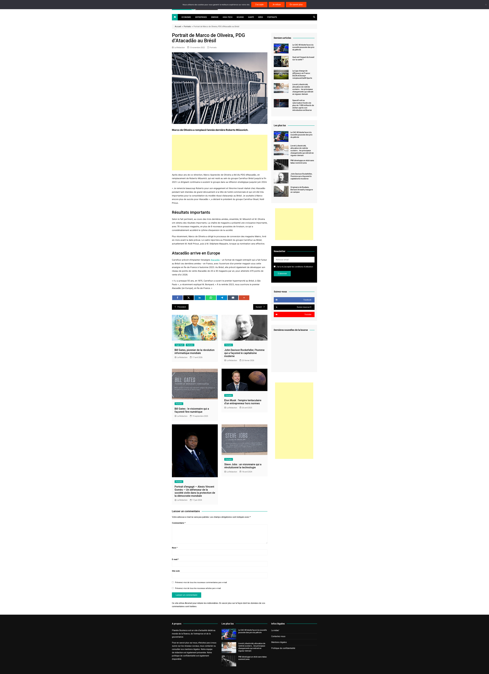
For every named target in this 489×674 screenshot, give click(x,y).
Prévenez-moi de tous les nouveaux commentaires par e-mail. (201, 582)
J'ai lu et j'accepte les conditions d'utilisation (294, 267)
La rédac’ (275, 630)
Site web (176, 571)
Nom (175, 548)
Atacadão (215, 260)
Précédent (182, 307)
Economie (186, 17)
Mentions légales (279, 642)
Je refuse (277, 4)
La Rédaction (179, 47)
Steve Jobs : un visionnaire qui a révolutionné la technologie (242, 466)
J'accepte (259, 4)
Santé (251, 17)
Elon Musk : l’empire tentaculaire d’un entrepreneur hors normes (242, 402)
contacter (209, 646)
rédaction (179, 652)
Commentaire (179, 523)
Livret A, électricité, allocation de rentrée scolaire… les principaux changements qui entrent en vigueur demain (302, 89)
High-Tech (227, 17)
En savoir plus (296, 4)
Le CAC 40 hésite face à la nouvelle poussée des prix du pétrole (303, 47)
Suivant (259, 307)
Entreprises (201, 17)
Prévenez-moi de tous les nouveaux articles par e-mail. (198, 588)
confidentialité (189, 656)
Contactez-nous (278, 636)
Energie (214, 17)
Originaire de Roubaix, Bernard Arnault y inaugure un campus (301, 189)
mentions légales (192, 649)
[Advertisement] (219, 152)
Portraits (272, 17)
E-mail (175, 559)
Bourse (240, 17)
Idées (260, 17)
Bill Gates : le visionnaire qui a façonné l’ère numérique (192, 410)
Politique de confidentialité (283, 648)
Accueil (178, 26)
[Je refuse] (486, 4)
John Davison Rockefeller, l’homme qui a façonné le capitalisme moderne (244, 353)
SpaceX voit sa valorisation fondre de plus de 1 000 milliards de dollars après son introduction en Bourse (303, 105)
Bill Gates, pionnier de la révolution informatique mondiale (194, 351)
